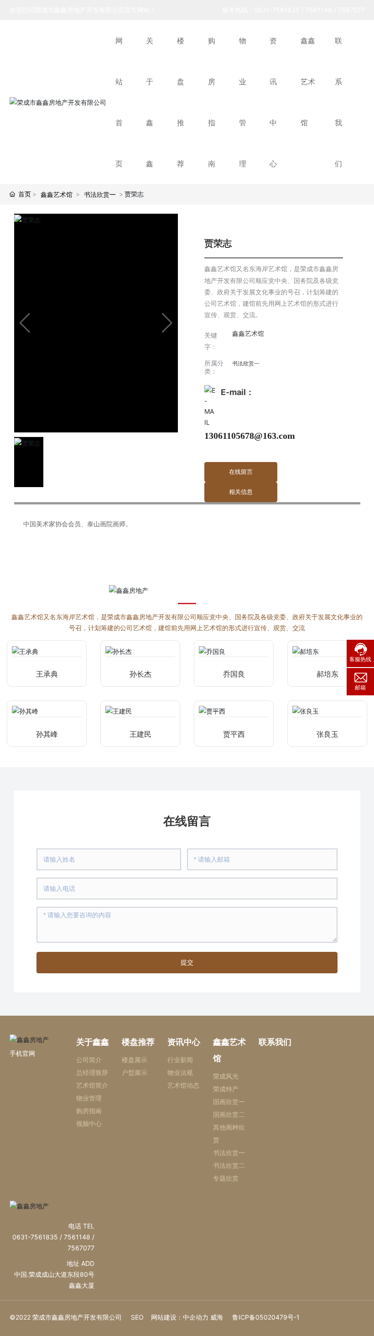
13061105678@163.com (249, 436)
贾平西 (234, 734)
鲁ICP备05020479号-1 (266, 1317)
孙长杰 (140, 674)
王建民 (140, 734)
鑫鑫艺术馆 (57, 194)
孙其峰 (47, 734)
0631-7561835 (277, 10)
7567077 (351, 10)
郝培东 (327, 674)
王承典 (47, 674)
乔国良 (234, 674)
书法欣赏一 (100, 194)
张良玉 (327, 734)
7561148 (319, 10)
